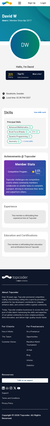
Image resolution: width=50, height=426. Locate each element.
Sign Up (31, 3)
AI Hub (29, 350)
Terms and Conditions (11, 398)
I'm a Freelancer (33, 331)
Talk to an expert (25, 380)
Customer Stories (9, 342)
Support (5, 393)
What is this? (37, 74)
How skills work (40, 112)
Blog (28, 355)
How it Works (7, 331)
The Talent (6, 337)
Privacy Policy (7, 403)
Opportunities (32, 337)
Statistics (30, 365)
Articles (30, 360)
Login (43, 3)
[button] (20, 3)
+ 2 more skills (27, 141)
